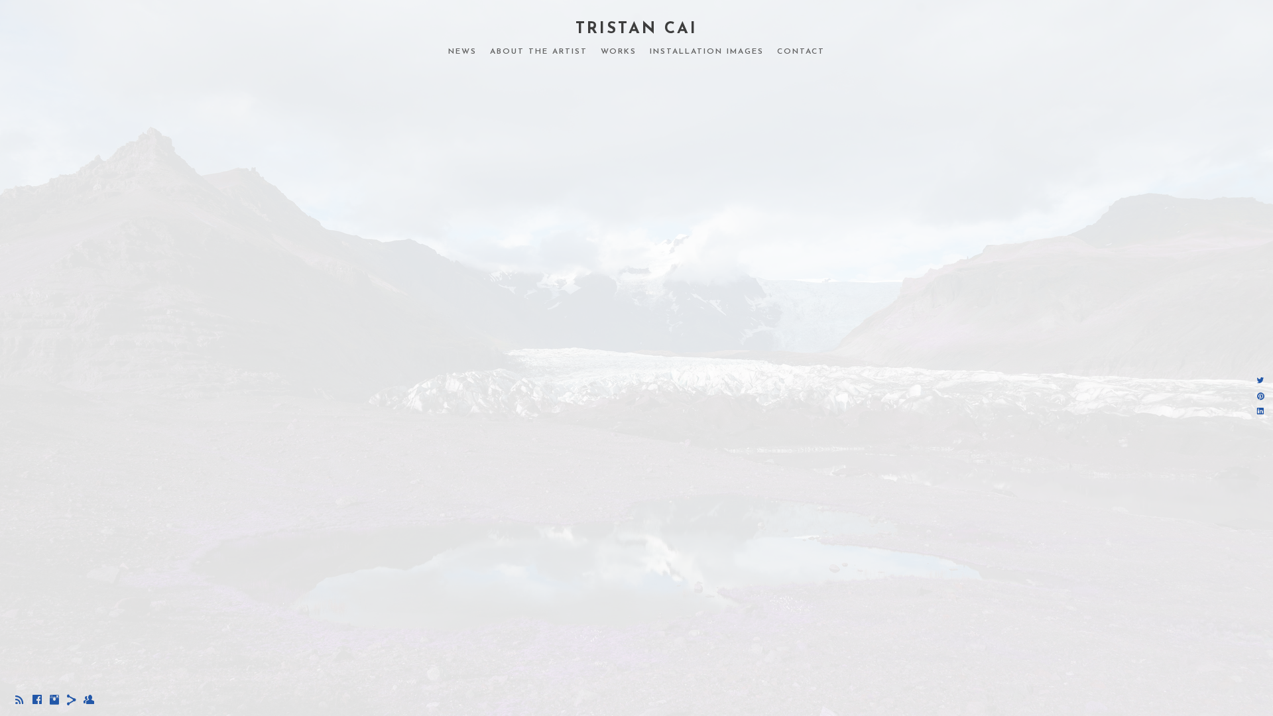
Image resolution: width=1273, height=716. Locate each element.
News (462, 52)
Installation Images (707, 52)
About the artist (538, 52)
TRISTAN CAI (636, 29)
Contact (801, 52)
